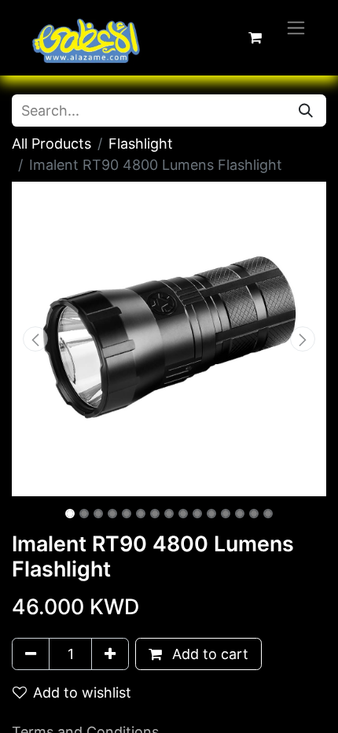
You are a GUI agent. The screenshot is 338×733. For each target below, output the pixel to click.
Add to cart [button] (208, 654)
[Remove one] (31, 654)
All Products (51, 143)
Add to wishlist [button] (82, 692)
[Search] (305, 110)
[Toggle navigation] (296, 27)
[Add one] (110, 654)
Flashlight (140, 143)
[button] (35, 339)
